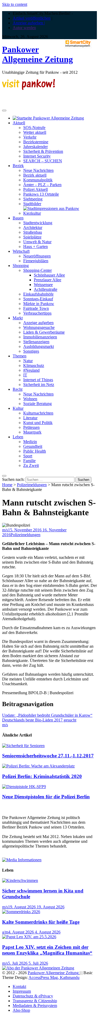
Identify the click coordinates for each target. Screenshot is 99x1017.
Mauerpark (32, 432)
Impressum (22, 991)
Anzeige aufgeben (38, 322)
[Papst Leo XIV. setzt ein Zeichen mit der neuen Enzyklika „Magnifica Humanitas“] (29, 937)
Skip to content (14, 4)
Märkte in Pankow (38, 303)
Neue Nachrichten (38, 170)
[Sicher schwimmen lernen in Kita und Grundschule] (20, 880)
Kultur (18, 408)
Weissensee (43, 284)
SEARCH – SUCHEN (42, 161)
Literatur (30, 418)
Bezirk (18, 165)
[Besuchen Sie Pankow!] (28, 88)
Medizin (30, 441)
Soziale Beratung (37, 403)
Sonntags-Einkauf (38, 299)
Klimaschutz (33, 365)
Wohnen (30, 399)
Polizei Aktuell (35, 189)
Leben (18, 437)
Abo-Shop (21, 1010)
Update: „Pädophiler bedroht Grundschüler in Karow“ (47, 715)
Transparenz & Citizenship (35, 1000)
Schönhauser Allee (49, 275)
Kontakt (19, 986)
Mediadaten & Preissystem (35, 1005)
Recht (17, 389)
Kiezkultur (32, 213)
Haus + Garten (35, 246)
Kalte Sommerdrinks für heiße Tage (40, 922)
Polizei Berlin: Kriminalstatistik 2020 (42, 776)
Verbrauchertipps (37, 313)
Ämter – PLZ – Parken (42, 184)
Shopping (21, 265)
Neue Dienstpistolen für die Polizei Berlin (46, 796)
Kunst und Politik (38, 422)
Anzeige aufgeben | (29, 23)
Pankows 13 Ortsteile (41, 194)
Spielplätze (32, 237)
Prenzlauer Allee (47, 280)
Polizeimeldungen (32, 484)
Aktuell (19, 123)
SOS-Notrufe (34, 127)
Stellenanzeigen (36, 341)
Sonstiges (31, 351)
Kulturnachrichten (38, 413)
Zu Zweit (31, 465)
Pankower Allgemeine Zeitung (37, 54)
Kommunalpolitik (38, 180)
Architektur (32, 227)
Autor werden (24, 27)
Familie (29, 460)
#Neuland (31, 370)
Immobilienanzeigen (40, 337)
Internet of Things (38, 380)
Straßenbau (32, 232)
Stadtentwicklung (37, 222)
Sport (27, 456)
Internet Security (37, 156)
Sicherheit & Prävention (43, 151)
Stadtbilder (32, 203)
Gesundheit (32, 446)
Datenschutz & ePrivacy (33, 996)
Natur (28, 360)
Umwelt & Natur (37, 242)
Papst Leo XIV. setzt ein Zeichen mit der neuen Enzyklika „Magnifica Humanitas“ (47, 950)
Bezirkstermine (35, 142)
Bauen (18, 218)
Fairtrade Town (36, 308)
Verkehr (29, 137)
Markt (18, 318)
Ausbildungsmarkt (38, 346)
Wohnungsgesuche (39, 327)
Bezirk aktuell (34, 175)
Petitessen (31, 427)
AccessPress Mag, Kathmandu (54, 977)
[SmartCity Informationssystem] (78, 44)
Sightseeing (33, 199)
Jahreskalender (35, 146)
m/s (5, 530)
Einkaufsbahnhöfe (38, 294)
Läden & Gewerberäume (44, 332)
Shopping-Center (37, 270)
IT (25, 375)
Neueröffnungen (37, 256)
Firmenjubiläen (35, 261)
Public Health (34, 451)
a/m (5, 932)
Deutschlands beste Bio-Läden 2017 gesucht (39, 720)
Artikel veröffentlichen (31, 18)
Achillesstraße (45, 289)
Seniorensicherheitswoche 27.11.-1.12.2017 (48, 755)
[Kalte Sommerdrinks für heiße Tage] (21, 911)
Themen (19, 356)
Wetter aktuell (34, 132)
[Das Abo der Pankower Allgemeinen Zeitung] (38, 968)
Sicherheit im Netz (38, 384)
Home (7, 484)
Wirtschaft (21, 251)
